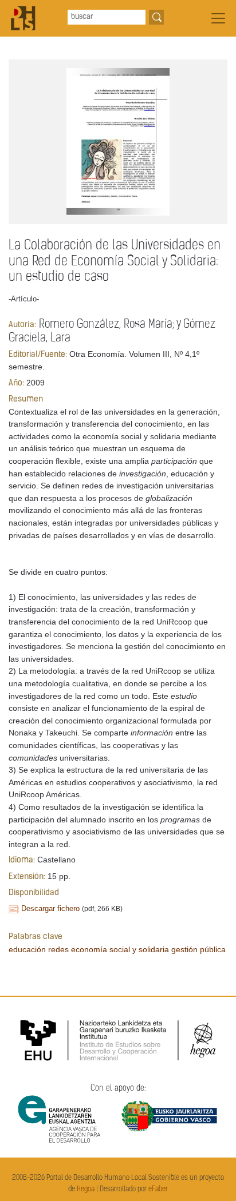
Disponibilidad (34, 893)
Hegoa (86, 1189)
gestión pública (198, 949)
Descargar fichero (50, 908)
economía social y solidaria (120, 949)
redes (58, 949)
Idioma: (22, 860)
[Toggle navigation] (218, 18)
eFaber (158, 1189)
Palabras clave (35, 937)
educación (27, 949)
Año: (16, 383)
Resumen (26, 399)
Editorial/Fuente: (38, 355)
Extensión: (27, 877)
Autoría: (22, 325)
